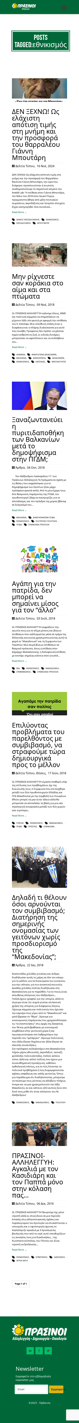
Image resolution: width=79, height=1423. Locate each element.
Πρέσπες (32, 826)
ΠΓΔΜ (19, 524)
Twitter (48, 1350)
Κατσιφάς (40, 361)
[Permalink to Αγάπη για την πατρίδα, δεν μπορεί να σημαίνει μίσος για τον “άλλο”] (39, 573)
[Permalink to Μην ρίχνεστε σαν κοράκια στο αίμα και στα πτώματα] (39, 265)
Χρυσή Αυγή (22, 1260)
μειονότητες (59, 361)
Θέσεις (41, 773)
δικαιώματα (58, 358)
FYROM (19, 823)
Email (30, 1350)
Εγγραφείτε (57, 1389)
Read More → (19, 212)
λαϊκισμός (59, 1257)
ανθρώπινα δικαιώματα (44, 354)
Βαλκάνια (21, 358)
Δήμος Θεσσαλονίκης (27, 219)
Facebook (39, 1350)
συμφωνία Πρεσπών (38, 524)
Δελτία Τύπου (25, 166)
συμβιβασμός (23, 671)
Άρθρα (20, 468)
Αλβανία (20, 354)
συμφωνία (49, 826)
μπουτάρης (43, 223)
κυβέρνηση (41, 1257)
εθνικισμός (52, 219)
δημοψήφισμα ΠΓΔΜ (44, 517)
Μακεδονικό (52, 668)
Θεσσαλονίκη (23, 223)
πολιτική (60, 1102)
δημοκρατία (39, 358)
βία (18, 668)
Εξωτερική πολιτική (46, 521)
